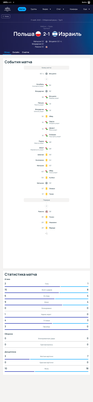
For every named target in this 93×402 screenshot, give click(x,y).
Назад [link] (7, 16)
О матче (25, 52)
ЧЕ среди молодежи (7, 9)
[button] (46, 9)
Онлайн (15, 52)
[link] (22, 9)
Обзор (7, 52)
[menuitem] (22, 9)
